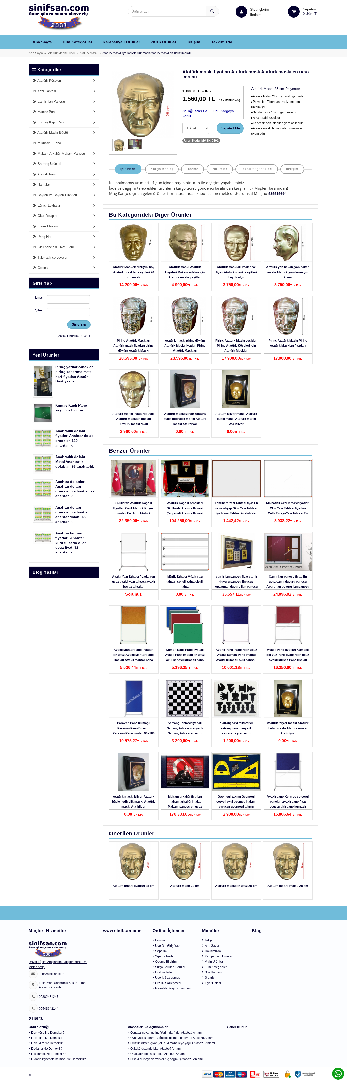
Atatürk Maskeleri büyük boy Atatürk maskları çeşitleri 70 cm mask (133, 272)
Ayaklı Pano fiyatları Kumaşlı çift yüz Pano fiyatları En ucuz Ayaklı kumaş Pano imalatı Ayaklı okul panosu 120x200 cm (287, 660)
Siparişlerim (259, 12)
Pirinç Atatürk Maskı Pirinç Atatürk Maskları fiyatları (288, 343)
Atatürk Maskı (89, 53)
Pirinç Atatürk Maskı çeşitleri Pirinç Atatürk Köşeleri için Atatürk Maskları (236, 345)
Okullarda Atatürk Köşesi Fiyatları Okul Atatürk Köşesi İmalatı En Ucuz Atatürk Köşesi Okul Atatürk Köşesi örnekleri (133, 513)
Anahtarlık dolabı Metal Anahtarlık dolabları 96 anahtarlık (74, 461)
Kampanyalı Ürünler (121, 42)
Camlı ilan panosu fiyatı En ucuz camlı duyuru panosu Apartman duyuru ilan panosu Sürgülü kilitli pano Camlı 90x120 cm (287, 587)
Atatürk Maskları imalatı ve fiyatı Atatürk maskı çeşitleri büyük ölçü (236, 272)
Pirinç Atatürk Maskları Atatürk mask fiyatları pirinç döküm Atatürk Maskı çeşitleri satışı (133, 348)
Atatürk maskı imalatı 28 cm (287, 886)
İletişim (255, 15)
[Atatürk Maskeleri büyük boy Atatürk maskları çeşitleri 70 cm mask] (133, 243)
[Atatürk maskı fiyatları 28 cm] (133, 861)
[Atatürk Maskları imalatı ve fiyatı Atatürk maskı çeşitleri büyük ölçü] (236, 243)
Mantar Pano (46, 112)
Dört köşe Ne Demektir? (47, 1032)
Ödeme (192, 169)
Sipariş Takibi (164, 956)
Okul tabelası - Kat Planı (55, 247)
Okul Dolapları (47, 216)
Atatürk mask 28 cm (185, 886)
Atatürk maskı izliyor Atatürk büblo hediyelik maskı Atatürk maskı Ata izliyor (185, 419)
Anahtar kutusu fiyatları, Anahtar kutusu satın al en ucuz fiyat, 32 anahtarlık (71, 542)
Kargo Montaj (162, 169)
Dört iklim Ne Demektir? (47, 1043)
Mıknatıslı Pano (49, 143)
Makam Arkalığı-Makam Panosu (61, 153)
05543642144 (48, 1008)
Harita (37, 1018)
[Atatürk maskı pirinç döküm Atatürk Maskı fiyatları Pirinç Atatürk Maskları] (185, 316)
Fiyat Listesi (213, 983)
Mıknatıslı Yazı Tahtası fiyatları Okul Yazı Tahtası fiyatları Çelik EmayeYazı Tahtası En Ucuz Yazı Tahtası (287, 510)
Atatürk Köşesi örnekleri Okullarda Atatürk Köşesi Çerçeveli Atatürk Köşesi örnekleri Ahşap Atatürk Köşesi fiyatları (185, 513)
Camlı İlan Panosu (51, 101)
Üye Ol (86, 336)
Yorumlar (219, 169)
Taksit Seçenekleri (256, 169)
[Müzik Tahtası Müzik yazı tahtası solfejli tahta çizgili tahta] (185, 552)
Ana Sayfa (42, 42)
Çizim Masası (47, 226)
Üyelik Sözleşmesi (168, 977)
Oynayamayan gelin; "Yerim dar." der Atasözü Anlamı (166, 1032)
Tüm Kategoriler (77, 42)
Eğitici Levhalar (48, 205)
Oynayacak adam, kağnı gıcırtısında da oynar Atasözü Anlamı (172, 1038)
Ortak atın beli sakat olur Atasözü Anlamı (157, 1054)
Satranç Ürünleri (49, 164)
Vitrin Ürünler (163, 42)
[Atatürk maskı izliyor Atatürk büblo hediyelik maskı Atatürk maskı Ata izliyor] (185, 389)
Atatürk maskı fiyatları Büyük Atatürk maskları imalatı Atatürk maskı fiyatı (133, 419)
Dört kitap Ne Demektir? (47, 1038)
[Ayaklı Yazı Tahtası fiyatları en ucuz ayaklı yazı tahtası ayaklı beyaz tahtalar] (133, 552)
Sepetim (161, 951)
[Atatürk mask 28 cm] (185, 861)
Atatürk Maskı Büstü (61, 53)
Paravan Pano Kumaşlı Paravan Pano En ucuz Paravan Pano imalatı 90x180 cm (134, 730)
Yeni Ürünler (46, 355)
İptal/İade (128, 169)
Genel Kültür (237, 1027)
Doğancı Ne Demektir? (47, 1048)
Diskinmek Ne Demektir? (48, 1054)
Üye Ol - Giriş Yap (167, 946)
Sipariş (209, 977)
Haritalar (43, 185)
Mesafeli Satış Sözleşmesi (173, 988)
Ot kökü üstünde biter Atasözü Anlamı (155, 1048)
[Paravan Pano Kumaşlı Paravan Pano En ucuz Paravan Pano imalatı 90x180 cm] (133, 699)
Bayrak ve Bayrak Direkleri (57, 195)
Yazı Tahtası (46, 91)
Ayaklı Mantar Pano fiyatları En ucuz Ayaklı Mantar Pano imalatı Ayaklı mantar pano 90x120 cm (133, 657)
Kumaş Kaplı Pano (51, 122)
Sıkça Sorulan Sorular (170, 967)
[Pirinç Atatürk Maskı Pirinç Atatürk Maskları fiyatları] (288, 316)
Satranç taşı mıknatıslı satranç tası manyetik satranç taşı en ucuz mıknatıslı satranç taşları (236, 730)
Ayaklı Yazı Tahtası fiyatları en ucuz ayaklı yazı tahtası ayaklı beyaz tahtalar (133, 581)
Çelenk (42, 268)
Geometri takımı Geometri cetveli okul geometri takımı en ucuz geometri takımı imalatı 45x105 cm (236, 804)
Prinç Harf (44, 237)
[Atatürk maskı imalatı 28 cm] (288, 861)
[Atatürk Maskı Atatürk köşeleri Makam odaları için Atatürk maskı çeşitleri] (185, 243)
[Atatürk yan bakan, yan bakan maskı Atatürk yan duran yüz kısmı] (288, 243)
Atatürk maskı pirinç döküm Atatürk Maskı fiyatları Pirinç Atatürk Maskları (185, 345)
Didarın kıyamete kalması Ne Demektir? (58, 1059)
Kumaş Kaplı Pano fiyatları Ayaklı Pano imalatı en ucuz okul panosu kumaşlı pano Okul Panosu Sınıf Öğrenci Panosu (185, 660)
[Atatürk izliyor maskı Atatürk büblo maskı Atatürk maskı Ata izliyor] (236, 389)
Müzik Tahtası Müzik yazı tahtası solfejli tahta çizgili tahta (184, 581)
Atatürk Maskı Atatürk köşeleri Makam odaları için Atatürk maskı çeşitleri (185, 272)
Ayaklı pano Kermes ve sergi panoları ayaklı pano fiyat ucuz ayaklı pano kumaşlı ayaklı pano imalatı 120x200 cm (288, 807)
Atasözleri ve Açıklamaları (148, 1027)
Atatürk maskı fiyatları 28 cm (133, 886)
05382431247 (48, 997)
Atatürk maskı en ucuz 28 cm (236, 886)
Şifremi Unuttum (68, 336)
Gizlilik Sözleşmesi (168, 983)
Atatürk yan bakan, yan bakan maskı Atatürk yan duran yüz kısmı (287, 272)
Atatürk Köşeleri (49, 80)
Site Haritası (213, 972)
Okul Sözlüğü (39, 1027)
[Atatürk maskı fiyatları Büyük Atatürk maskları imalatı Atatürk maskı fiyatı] (133, 389)
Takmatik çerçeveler (52, 257)
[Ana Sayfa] (59, 17)
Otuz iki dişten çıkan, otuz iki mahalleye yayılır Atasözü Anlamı (172, 1043)
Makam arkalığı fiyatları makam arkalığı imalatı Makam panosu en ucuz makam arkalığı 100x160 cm (185, 804)
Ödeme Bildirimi (166, 962)
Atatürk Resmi (47, 174)
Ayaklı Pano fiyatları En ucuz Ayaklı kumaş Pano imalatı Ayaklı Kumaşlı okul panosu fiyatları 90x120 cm (236, 657)
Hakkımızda (221, 42)
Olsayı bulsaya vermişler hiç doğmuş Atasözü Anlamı (166, 1059)
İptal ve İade (163, 972)
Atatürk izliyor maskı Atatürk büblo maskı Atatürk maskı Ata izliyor (236, 419)
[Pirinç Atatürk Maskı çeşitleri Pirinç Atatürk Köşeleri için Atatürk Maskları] (236, 316)
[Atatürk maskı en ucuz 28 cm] (236, 861)
